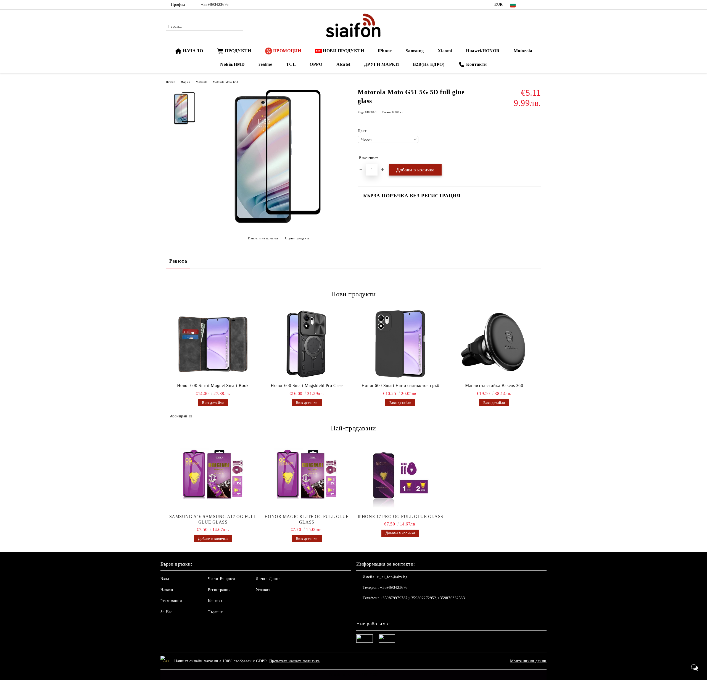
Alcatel (343, 64)
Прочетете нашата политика (294, 661)
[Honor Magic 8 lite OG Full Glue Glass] (307, 475)
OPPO (316, 64)
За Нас (166, 612)
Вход (164, 579)
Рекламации (171, 601)
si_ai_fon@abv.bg (392, 577)
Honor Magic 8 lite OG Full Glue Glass (307, 519)
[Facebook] (530, 5)
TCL (291, 64)
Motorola (523, 50)
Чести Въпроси (221, 579)
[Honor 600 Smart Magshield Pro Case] (307, 344)
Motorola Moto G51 (225, 81)
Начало (170, 81)
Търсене (215, 612)
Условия (263, 590)
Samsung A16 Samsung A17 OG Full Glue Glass (213, 519)
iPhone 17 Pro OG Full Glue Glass (400, 516)
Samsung (415, 50)
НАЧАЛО (193, 50)
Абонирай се (181, 416)
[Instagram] (538, 5)
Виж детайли (213, 403)
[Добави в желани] (537, 158)
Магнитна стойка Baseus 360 (494, 385)
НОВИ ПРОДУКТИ (343, 50)
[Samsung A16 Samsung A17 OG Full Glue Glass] (213, 475)
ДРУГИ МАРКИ (381, 64)
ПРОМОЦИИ (287, 50)
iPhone (385, 50)
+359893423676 (214, 4)
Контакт (215, 601)
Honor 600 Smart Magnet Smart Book (213, 385)
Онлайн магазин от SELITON (353, 675)
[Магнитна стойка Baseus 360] (494, 344)
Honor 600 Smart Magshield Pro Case (306, 385)
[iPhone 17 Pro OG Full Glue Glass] (400, 475)
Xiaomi (445, 50)
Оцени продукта (297, 238)
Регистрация (219, 590)
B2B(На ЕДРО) (429, 64)
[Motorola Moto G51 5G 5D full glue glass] (279, 225)
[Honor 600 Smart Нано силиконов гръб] (400, 344)
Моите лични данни (528, 661)
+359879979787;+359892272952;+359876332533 (422, 598)
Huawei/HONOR (483, 50)
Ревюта (178, 261)
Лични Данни (268, 579)
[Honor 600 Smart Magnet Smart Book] (213, 344)
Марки (185, 81)
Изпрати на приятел (263, 238)
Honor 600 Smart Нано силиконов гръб (400, 385)
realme (265, 64)
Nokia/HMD (232, 64)
